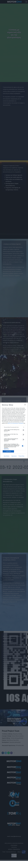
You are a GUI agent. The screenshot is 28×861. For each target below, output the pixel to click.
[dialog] (14, 430)
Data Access (14, 456)
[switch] (23, 430)
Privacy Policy (21, 456)
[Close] (25, 405)
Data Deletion (6, 456)
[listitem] (14, 427)
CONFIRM (8, 451)
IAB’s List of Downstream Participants (15, 423)
